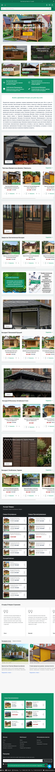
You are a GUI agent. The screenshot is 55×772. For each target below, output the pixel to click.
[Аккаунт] (47, 5)
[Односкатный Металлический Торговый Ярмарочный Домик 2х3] (12, 178)
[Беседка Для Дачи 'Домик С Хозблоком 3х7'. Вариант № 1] (6, 552)
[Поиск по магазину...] (49, 8)
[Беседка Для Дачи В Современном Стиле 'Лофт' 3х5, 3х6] (6, 545)
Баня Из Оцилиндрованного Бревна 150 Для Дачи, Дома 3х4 (15, 563)
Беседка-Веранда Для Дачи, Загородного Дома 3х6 (37, 721)
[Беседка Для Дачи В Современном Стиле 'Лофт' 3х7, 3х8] (6, 528)
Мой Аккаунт (23, 737)
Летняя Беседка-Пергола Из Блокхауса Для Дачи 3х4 (11, 351)
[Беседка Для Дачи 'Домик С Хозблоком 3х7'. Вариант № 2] (6, 595)
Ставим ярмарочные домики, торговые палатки (42, 666)
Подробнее (39, 765)
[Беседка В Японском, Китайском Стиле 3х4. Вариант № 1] (12, 410)
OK (45, 765)
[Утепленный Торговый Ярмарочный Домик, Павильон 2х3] (31, 178)
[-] (6, 194)
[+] (6, 193)
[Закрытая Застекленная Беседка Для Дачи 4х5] (31, 247)
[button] (12, 1)
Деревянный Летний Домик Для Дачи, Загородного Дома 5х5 (31, 351)
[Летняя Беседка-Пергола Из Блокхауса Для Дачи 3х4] (11, 342)
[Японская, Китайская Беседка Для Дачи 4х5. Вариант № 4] (31, 410)
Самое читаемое (17, 641)
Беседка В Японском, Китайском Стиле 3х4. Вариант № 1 (12, 419)
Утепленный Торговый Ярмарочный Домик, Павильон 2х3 (31, 187)
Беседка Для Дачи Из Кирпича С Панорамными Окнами (15, 534)
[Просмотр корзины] (52, 5)
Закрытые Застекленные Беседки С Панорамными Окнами (11, 256)
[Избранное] (49, 5)
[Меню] (2, 5)
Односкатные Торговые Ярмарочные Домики (13, 666)
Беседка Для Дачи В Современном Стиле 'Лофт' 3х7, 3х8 (14, 526)
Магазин (5, 737)
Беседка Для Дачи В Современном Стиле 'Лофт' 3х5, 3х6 (14, 543)
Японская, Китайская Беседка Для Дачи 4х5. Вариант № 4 (31, 419)
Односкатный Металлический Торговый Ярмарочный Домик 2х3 (11, 187)
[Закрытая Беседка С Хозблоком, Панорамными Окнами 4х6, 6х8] (31, 480)
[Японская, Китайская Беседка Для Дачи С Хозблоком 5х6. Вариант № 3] (11, 480)
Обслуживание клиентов (43, 737)
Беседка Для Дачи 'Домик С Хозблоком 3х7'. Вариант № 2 (16, 593)
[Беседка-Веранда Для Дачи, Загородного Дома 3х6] (29, 724)
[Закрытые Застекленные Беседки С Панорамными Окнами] (11, 247)
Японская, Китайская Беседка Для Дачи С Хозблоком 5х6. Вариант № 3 (11, 489)
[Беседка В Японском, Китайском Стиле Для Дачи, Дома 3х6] (6, 580)
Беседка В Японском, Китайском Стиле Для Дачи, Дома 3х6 (15, 578)
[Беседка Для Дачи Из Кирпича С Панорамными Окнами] (6, 536)
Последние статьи (6, 641)
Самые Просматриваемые (11, 698)
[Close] (53, 1)
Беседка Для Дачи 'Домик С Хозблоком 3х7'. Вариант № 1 (16, 551)
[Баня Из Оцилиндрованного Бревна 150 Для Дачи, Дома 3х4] (6, 564)
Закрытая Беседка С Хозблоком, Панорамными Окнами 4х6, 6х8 (31, 489)
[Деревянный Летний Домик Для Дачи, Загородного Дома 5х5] (31, 342)
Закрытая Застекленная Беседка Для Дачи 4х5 (31, 256)
